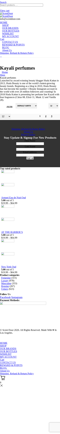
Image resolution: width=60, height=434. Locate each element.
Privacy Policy (28, 134)
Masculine (6, 283)
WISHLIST (6, 354)
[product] (28, 183)
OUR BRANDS (8, 348)
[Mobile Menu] (1, 56)
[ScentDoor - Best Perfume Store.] (30, 15)
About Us (7, 50)
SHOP (3, 345)
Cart (2, 359)
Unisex (4, 289)
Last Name (30, 146)
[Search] (0, 8)
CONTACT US (8, 362)
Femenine (6, 278)
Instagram (16, 297)
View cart (4, 10)
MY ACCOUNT (10, 36)
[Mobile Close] (2, 340)
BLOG (3, 368)
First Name (30, 140)
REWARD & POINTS (13, 44)
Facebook (5, 297)
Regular (5, 286)
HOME (3, 343)
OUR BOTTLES (8, 351)
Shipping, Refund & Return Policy (17, 53)
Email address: (30, 152)
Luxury (4, 280)
